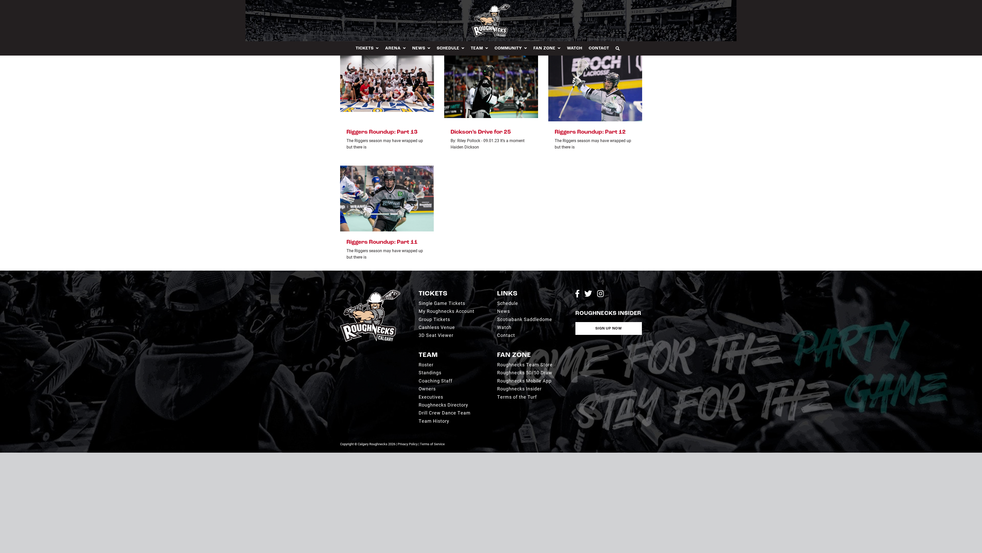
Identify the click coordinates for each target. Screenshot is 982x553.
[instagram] (600, 293)
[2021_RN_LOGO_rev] (370, 291)
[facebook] (577, 293)
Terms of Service (432, 444)
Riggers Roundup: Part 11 (382, 242)
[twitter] (588, 293)
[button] (618, 48)
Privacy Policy (408, 444)
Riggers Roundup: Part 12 (590, 132)
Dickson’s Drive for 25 (481, 132)
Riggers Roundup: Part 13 (382, 132)
